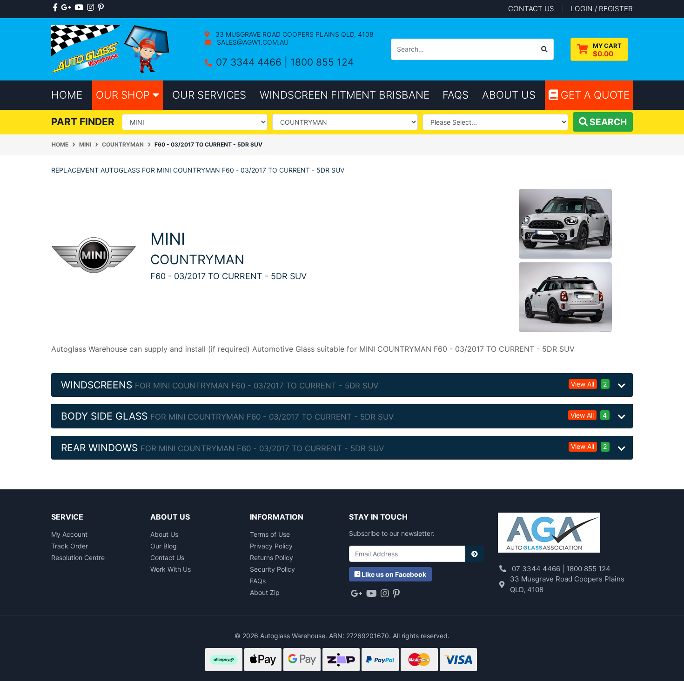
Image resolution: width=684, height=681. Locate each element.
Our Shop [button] (124, 94)
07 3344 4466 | (253, 62)
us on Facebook (394, 574)
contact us (531, 8)
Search (607, 121)
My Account (69, 534)
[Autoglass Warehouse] (111, 49)
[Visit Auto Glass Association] (549, 534)
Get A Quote (594, 94)
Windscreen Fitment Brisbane (344, 94)
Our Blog (163, 546)
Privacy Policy (271, 546)
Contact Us (167, 557)
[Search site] (545, 49)
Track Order (69, 546)
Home (66, 94)
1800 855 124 (322, 62)
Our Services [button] (209, 94)
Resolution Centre (78, 557)
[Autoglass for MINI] (93, 254)
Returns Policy (271, 557)
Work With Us (170, 569)
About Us (164, 534)
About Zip (265, 592)
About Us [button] (509, 94)
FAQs (258, 581)
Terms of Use (270, 534)
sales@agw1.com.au (251, 42)
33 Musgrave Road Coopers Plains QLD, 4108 (294, 34)
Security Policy (272, 569)
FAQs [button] (456, 94)
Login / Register (601, 8)
